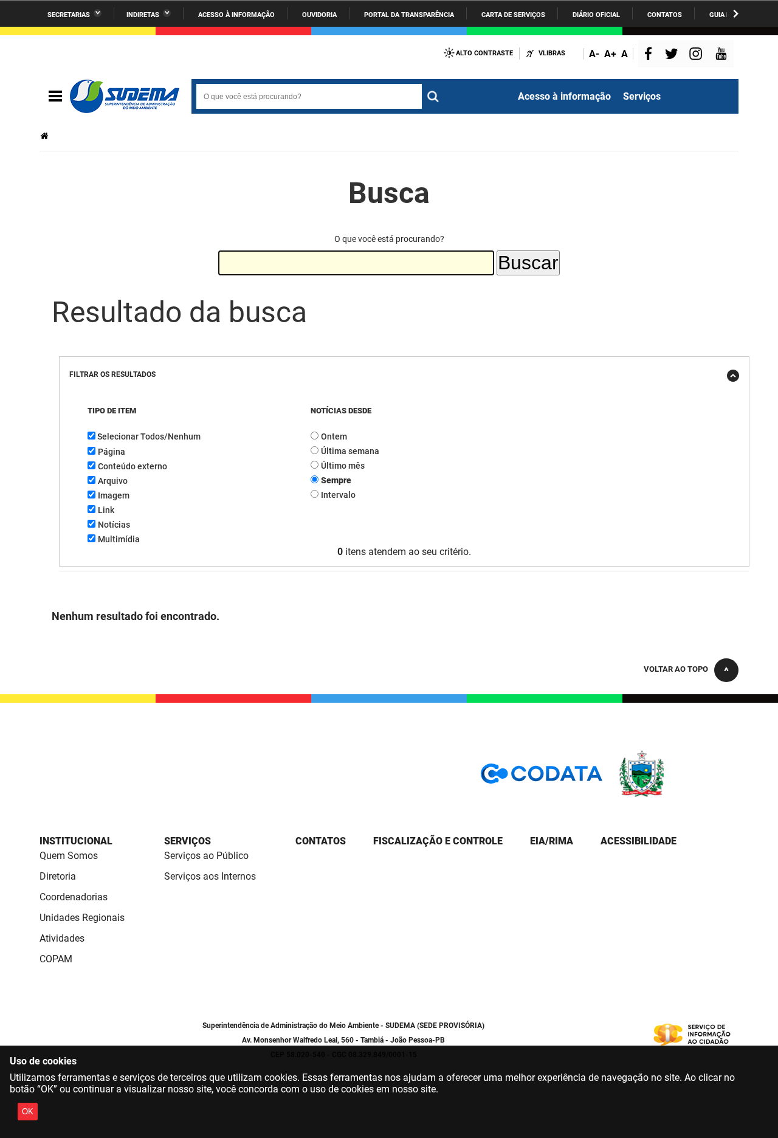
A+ (610, 54)
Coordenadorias (74, 897)
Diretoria (58, 876)
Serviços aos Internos (210, 876)
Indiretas (142, 15)
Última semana (350, 451)
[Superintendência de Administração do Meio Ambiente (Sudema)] (124, 96)
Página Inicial (46, 136)
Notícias (114, 524)
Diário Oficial (596, 15)
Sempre (336, 480)
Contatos (664, 15)
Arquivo (113, 481)
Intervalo (338, 495)
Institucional (76, 841)
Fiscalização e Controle (438, 841)
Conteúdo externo (132, 466)
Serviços (642, 96)
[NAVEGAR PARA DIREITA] (735, 14)
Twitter (673, 55)
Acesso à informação (236, 15)
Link (106, 510)
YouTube (722, 55)
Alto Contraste (484, 53)
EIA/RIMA (551, 841)
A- (594, 54)
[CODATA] (541, 778)
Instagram (697, 55)
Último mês (343, 466)
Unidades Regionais (82, 917)
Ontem (334, 436)
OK (27, 1111)
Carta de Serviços (513, 15)
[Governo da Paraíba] (677, 795)
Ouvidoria (319, 15)
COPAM (56, 959)
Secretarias (68, 15)
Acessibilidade (638, 841)
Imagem (113, 495)
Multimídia (119, 539)
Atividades (62, 938)
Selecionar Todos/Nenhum (149, 436)
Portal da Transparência (409, 15)
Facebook (651, 55)
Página (111, 452)
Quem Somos (69, 855)
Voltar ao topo (676, 669)
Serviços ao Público (206, 855)
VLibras (552, 53)
